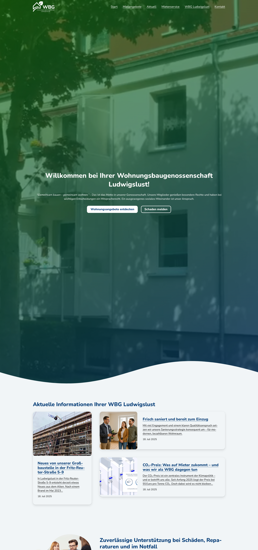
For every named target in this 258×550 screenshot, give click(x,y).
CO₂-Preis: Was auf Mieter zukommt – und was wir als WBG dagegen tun (180, 467)
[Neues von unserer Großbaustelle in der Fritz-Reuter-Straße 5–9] (62, 434)
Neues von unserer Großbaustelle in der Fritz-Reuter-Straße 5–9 (61, 468)
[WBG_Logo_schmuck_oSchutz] (43, 6)
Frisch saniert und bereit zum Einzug (175, 419)
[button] (228, 6)
